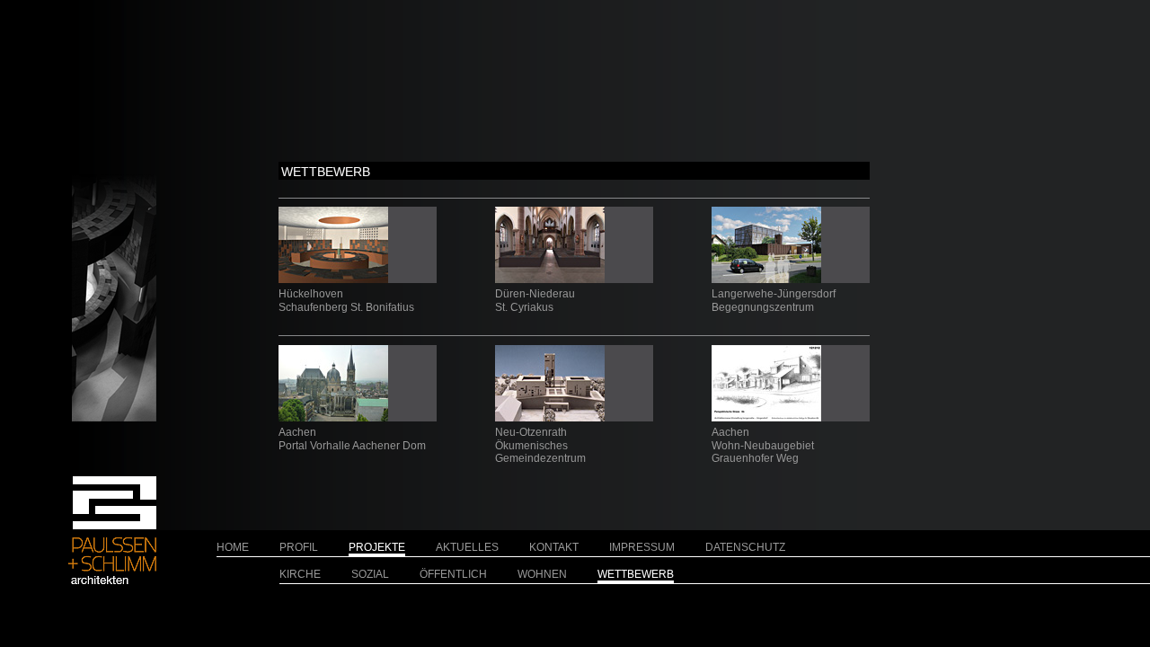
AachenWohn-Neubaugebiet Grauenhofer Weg (763, 445)
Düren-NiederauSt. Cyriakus (535, 300)
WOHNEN (542, 574)
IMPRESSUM (642, 547)
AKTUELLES (467, 547)
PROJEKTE (377, 547)
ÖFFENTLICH (453, 574)
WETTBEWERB (635, 574)
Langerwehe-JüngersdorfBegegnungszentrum (774, 300)
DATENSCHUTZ (745, 547)
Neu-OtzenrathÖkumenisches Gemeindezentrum (540, 445)
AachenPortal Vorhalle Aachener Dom (352, 438)
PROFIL (298, 547)
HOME (233, 547)
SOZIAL (370, 574)
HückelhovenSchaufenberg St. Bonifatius (346, 300)
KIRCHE (300, 574)
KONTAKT (554, 547)
